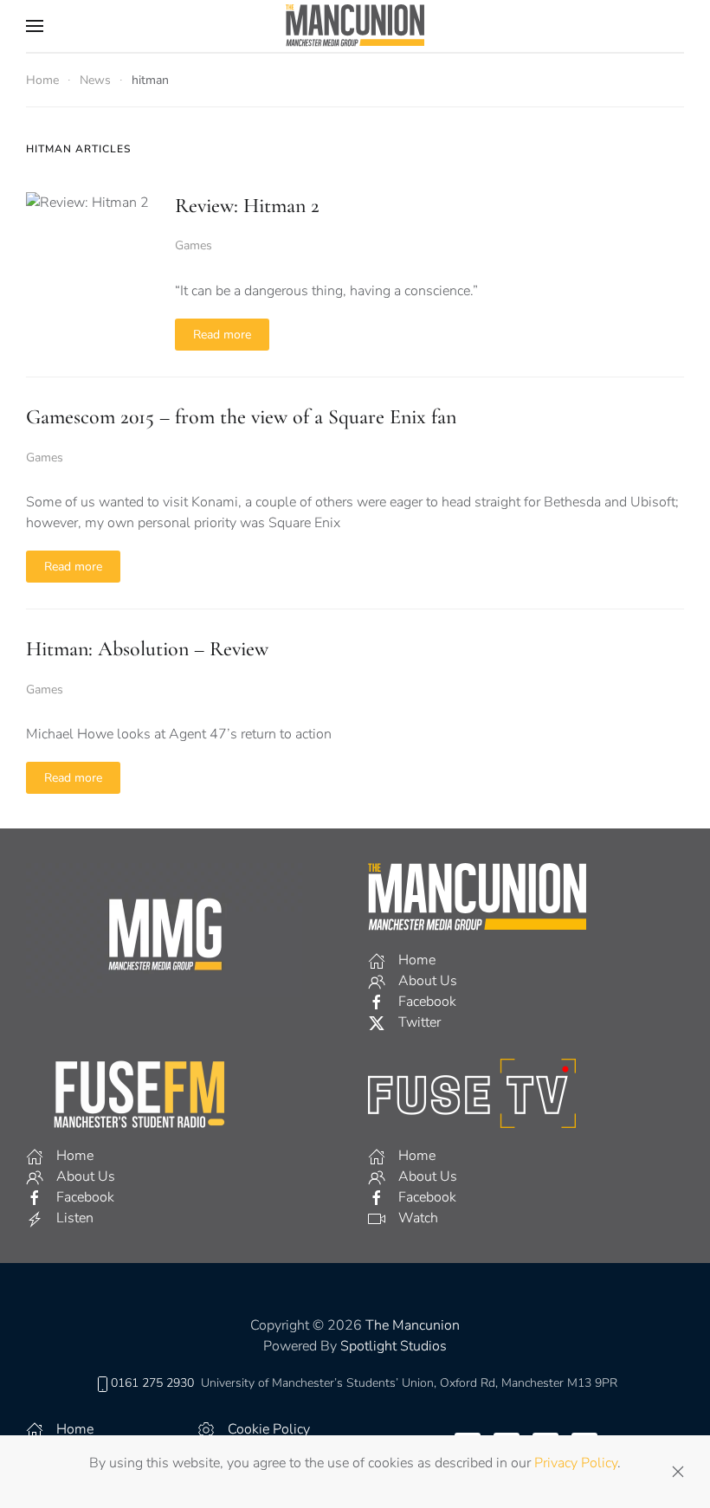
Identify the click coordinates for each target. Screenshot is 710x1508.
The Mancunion (412, 1325)
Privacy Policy (575, 1463)
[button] (34, 26)
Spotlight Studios (393, 1346)
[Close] (678, 1472)
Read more (222, 334)
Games (193, 245)
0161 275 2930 (152, 1383)
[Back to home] (355, 26)
